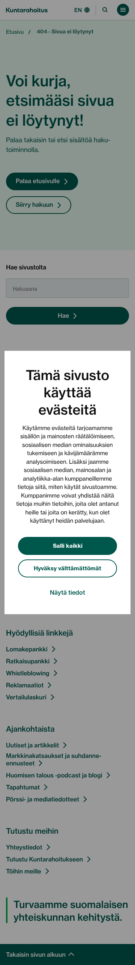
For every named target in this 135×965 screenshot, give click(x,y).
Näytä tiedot (67, 592)
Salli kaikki (67, 545)
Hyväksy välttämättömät (67, 568)
